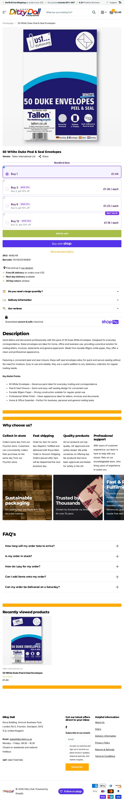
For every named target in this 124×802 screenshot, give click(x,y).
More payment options (62, 251)
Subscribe (77, 766)
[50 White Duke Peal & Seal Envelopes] (27, 640)
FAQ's (98, 729)
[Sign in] (104, 12)
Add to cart (62, 233)
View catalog (4, 12)
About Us (99, 722)
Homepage (8, 23)
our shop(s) (27, 268)
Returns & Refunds (104, 749)
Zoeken (93, 12)
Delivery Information (105, 736)
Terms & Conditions (105, 756)
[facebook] (66, 727)
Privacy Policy (102, 742)
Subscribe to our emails (78, 733)
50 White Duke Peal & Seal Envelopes (23, 673)
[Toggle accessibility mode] (120, 3)
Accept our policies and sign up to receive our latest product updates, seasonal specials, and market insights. (80, 753)
